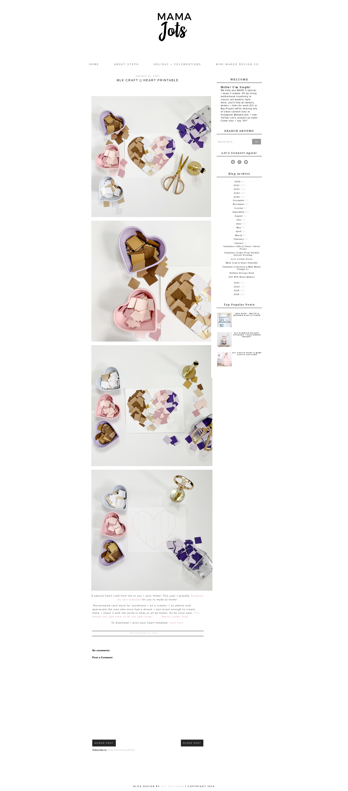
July (239, 220)
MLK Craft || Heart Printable (242, 263)
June (239, 224)
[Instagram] (233, 162)
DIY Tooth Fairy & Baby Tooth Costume (247, 353)
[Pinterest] (239, 162)
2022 (237, 197)
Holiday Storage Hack (241, 273)
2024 (237, 189)
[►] (234, 181)
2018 (237, 294)
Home (94, 64)
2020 (237, 287)
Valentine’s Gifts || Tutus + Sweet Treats (241, 247)
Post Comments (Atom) (121, 750)
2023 (237, 193)
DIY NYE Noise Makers (242, 277)
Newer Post (104, 743)
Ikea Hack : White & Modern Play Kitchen (247, 314)
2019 (237, 290)
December (239, 200)
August (239, 216)
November (239, 204)
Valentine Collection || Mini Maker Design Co (241, 268)
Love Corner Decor (242, 259)
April (239, 231)
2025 (237, 185)
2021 (237, 283)
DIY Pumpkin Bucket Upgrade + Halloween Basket (247, 335)
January (239, 243)
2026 (238, 181)
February (239, 239)
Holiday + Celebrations (177, 64)
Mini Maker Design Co (237, 64)
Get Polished (173, 786)
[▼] (233, 197)
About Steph (126, 64)
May (239, 227)
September (239, 212)
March (239, 235)
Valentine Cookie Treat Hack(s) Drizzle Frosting (241, 254)
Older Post (192, 743)
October (239, 208)
